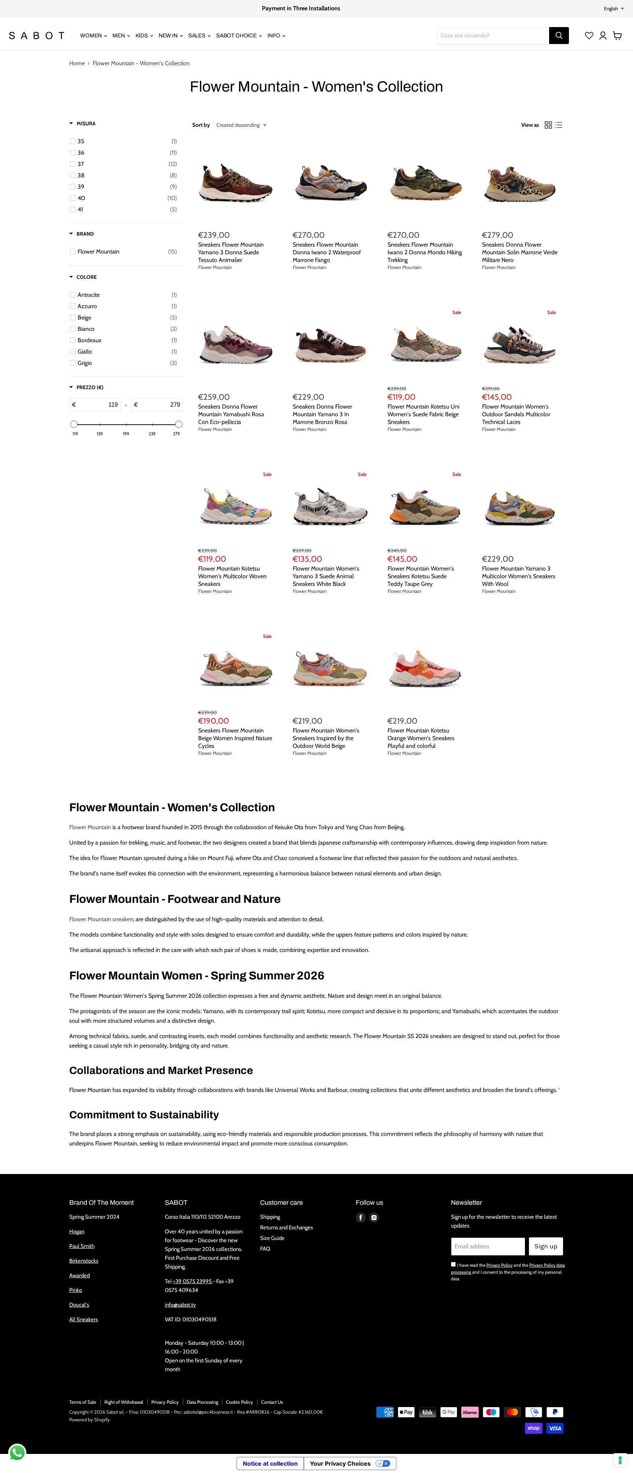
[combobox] (493, 35)
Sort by (201, 125)
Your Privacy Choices (340, 1463)
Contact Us (272, 1402)
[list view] (559, 125)
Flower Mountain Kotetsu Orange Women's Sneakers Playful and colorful (421, 738)
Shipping (270, 1217)
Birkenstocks (83, 1261)
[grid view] (548, 125)
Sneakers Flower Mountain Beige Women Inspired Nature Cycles (235, 738)
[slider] (73, 424)
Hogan (76, 1231)
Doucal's (79, 1305)
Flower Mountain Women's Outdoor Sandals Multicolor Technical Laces (516, 414)
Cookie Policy (239, 1402)
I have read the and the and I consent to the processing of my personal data (508, 1271)
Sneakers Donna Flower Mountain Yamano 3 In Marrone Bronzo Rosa (322, 414)
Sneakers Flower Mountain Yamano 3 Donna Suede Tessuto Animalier (231, 252)
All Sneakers (83, 1319)
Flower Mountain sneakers (101, 919)
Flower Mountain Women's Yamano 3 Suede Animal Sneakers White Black (326, 576)
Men (119, 35)
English (611, 8)
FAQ (265, 1248)
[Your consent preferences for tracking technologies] (620, 1460)
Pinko (75, 1290)
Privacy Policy (499, 1265)
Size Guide (272, 1238)
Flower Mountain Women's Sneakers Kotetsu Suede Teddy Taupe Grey (421, 576)
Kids (142, 35)
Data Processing (202, 1402)
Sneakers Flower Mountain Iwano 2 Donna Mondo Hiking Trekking (425, 252)
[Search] (559, 35)
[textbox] (98, 405)
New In (169, 35)
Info (274, 35)
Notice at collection (270, 1463)
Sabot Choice (237, 35)
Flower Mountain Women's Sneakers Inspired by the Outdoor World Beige (326, 738)
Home (77, 63)
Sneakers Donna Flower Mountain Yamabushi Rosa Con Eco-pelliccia (231, 414)
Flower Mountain (215, 267)
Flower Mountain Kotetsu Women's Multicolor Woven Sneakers (232, 576)
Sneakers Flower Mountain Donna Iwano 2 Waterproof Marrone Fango (327, 252)
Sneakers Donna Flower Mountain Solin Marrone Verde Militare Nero (520, 252)
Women (91, 35)
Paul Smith (82, 1246)
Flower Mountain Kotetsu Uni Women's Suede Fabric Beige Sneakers (423, 414)
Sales (197, 35)
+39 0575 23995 (193, 1281)
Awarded (79, 1275)
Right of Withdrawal (123, 1402)
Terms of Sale (82, 1402)
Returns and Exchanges (286, 1227)
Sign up (546, 1246)
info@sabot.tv (180, 1305)
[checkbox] (127, 141)
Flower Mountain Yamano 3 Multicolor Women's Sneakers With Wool (518, 576)
